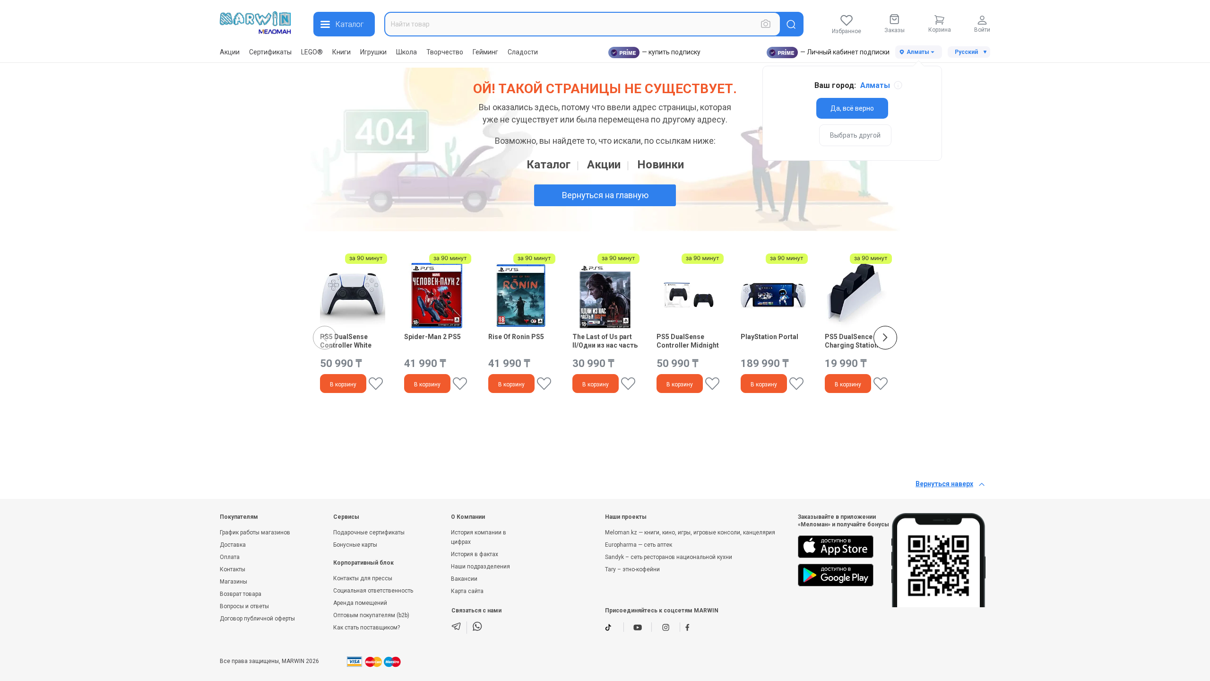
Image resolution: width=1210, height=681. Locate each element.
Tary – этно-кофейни (632, 569)
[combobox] (582, 24)
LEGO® (312, 52)
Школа (406, 52)
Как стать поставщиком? (366, 627)
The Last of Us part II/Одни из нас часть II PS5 (605, 341)
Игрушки (373, 52)
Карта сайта (467, 591)
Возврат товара (240, 594)
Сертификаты (270, 52)
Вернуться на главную (605, 195)
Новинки (660, 164)
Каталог (548, 164)
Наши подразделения (480, 566)
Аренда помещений (360, 603)
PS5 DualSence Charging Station (851, 341)
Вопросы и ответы (244, 606)
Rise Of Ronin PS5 (516, 336)
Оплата (230, 557)
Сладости (523, 52)
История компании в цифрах (478, 537)
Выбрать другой (855, 135)
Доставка (233, 544)
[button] (885, 337)
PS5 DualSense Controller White (346, 341)
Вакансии (464, 579)
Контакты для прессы (362, 578)
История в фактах (474, 554)
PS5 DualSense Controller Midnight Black (688, 341)
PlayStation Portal (769, 336)
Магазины (233, 581)
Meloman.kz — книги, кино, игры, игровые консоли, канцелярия (690, 532)
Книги (341, 52)
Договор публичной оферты (257, 618)
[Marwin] (255, 22)
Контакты (232, 569)
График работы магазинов (255, 532)
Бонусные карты (355, 544)
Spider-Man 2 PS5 (432, 336)
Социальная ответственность (373, 590)
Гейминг (485, 52)
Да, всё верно (852, 108)
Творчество (444, 52)
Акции (230, 52)
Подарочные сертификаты (369, 532)
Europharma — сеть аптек (638, 544)
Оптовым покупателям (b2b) (371, 615)
